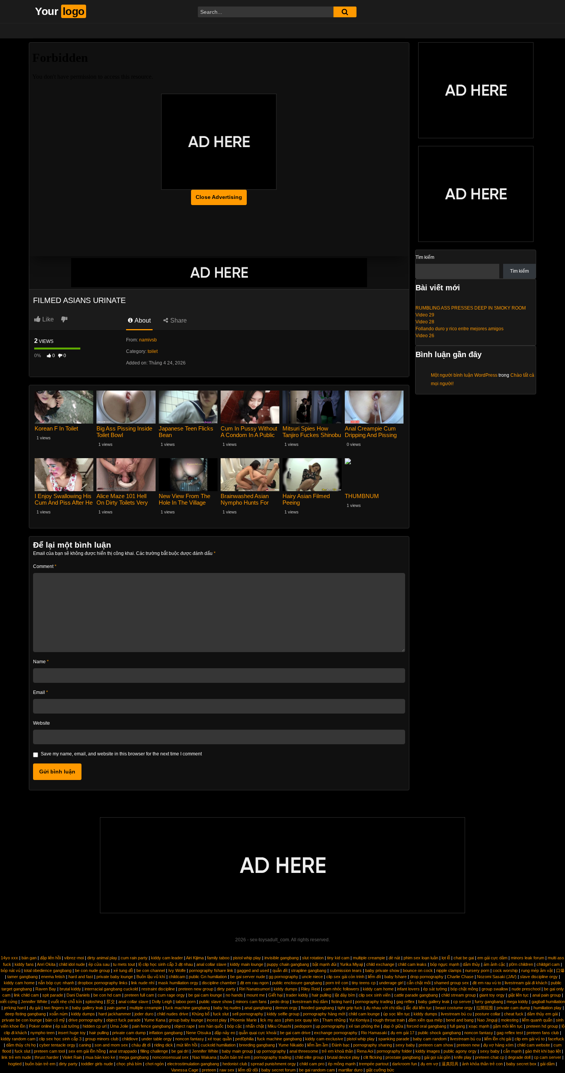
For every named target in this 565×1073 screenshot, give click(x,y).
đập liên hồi (50, 957)
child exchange (380, 964)
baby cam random (430, 1039)
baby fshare (395, 976)
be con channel (150, 970)
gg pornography (283, 976)
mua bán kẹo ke (100, 1057)
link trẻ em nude (16, 1057)
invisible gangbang (281, 957)
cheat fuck (513, 1014)
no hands (234, 995)
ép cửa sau (99, 964)
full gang (457, 1026)
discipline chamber (219, 982)
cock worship (505, 970)
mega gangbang (134, 1057)
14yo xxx (9, 957)
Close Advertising (219, 197)
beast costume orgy (454, 1007)
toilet (153, 351)
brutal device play (343, 1057)
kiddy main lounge (246, 964)
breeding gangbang (257, 1045)
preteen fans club (543, 1032)
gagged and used (253, 970)
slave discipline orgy (539, 976)
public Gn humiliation (208, 976)
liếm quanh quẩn (537, 1020)
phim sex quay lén (302, 1020)
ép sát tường (435, 989)
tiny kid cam (338, 957)
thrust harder (47, 1057)
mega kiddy (517, 1001)
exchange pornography (335, 1032)
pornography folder (394, 1051)
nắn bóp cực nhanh (56, 982)
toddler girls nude (97, 1063)
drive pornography (85, 1020)
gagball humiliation (548, 1001)
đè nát (394, 957)
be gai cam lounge (205, 995)
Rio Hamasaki (374, 1032)
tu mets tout (124, 964)
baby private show (382, 970)
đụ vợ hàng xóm (498, 1045)
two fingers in (56, 1007)
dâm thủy (471, 964)
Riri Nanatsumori (254, 989)
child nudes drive (172, 1014)
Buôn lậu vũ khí (150, 976)
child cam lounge (364, 1014)
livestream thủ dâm (310, 1001)
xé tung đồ (123, 970)
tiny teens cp (364, 982)
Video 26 (424, 335)
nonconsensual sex (170, 1057)
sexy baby (405, 1045)
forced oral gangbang (426, 1026)
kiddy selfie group (283, 1014)
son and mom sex (111, 1045)
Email (40, 692)
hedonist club (235, 1063)
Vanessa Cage (184, 1070)
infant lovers (408, 989)
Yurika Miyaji (351, 964)
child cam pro (311, 1063)
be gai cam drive (295, 1032)
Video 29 (424, 315)
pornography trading (374, 1001)
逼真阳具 (450, 1063)
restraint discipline (158, 989)
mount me (255, 995)
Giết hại (275, 995)
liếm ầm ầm (317, 1045)
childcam (177, 976)
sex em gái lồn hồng (87, 1051)
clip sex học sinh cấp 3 (60, 1039)
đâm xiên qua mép (425, 1020)
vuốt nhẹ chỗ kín (66, 1001)
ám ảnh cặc (494, 964)
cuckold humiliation (218, 1045)
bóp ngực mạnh (444, 964)
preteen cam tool (49, 1051)
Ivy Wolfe (177, 970)
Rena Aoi (365, 1051)
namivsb (148, 340)
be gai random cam (317, 1070)
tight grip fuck (349, 1007)
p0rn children (521, 964)
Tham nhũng (334, 1020)
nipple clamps (449, 970)
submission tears (346, 970)
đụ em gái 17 (402, 1032)
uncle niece (312, 976)
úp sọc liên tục (396, 1014)
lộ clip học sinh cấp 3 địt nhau (165, 964)
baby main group (237, 1051)
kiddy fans (24, 964)
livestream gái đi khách (526, 982)
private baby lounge (114, 976)
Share (178, 320)
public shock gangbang (439, 1032)
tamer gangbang (22, 976)
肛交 (110, 1001)
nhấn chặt (255, 1026)
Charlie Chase (460, 976)
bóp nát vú (10, 970)
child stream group (458, 995)
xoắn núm (58, 1014)
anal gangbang (258, 1007)
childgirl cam (548, 964)
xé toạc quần (220, 1039)
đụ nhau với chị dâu (384, 1007)
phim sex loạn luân (421, 957)
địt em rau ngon (254, 982)
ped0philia (244, 1039)
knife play (463, 1057)
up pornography (330, 1026)
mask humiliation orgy (178, 982)
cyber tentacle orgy (57, 1045)
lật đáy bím (345, 995)
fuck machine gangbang (187, 1007)
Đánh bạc (341, 1045)
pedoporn (303, 1026)
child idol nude (72, 964)
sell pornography (247, 1014)
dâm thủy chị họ (21, 1045)
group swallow (495, 989)
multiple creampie (369, 957)
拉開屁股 (484, 1007)
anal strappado (123, 1051)
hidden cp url (94, 1026)
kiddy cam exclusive (324, 1039)
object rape (184, 1026)
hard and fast (80, 976)
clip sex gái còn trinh (345, 976)
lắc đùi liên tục (419, 1007)
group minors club (101, 1039)
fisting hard (341, 1001)
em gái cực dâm (492, 957)
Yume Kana (154, 1020)
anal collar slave (211, 964)
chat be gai (464, 957)
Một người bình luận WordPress (464, 375)
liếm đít (374, 976)
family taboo (218, 957)
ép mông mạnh (342, 1063)
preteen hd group (542, 1026)
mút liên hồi (186, 1045)
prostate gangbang (403, 1057)
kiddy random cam (18, 1039)
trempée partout (374, 1063)
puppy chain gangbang (288, 964)
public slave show (215, 1001)
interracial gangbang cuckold (111, 989)
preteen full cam (139, 995)
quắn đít (280, 970)
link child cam (26, 995)
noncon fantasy (478, 1032)
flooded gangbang (317, 1007)
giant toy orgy (492, 995)
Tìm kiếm (424, 257)
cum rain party (134, 957)
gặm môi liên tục (508, 1026)
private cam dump (513, 1007)
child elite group (309, 1057)
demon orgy (286, 1007)
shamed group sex (451, 982)
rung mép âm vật (537, 970)
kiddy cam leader (167, 957)
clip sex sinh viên (375, 995)
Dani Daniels (78, 995)
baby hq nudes (227, 1007)
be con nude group (92, 970)
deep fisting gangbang (25, 1014)
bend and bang (460, 1020)
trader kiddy (297, 995)
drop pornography (427, 976)
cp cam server (547, 1057)
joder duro (144, 1014)
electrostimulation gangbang (193, 1063)
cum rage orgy (171, 995)
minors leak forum (527, 957)
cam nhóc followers (341, 989)
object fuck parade (123, 1020)
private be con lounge (22, 1020)
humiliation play (547, 1007)
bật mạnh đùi (324, 964)
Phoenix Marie (243, 1020)
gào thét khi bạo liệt (543, 1051)
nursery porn (477, 970)
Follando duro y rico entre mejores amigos (459, 328)
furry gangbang (489, 1001)
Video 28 (424, 322)
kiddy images (427, 1051)
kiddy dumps (285, 989)
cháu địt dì (141, 1045)
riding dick (163, 1045)
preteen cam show (436, 1045)
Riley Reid (310, 989)
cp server (462, 1001)
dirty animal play (102, 957)
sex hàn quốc (211, 1026)
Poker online (40, 1026)
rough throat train (389, 1020)
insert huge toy (72, 1032)
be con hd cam (107, 995)
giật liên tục (518, 995)
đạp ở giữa (393, 1026)
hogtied (15, 1063)
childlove (130, 1039)
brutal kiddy (70, 989)
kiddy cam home (19, 982)
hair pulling (321, 995)
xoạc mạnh (479, 1026)
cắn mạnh (512, 1051)
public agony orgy (460, 1051)
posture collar (487, 1014)
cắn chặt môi (418, 982)
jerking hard (15, 1007)
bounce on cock (418, 970)
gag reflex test (510, 1032)
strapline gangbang (308, 970)
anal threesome (303, 1051)
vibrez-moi (74, 957)
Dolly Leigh (162, 1001)
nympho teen (42, 1032)
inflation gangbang (166, 1032)
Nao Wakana (204, 1057)
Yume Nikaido (291, 1045)
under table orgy (156, 1039)
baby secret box (521, 1063)
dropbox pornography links (103, 982)
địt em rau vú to (486, 982)
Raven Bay (45, 989)
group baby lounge (186, 1020)
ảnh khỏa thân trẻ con (482, 1063)
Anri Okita (46, 964)
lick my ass (270, 1020)
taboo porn (186, 1001)
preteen (209, 1070)
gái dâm (547, 1063)
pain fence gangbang (151, 1026)
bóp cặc (234, 1026)
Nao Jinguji (487, 1020)
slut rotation (313, 957)
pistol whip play (247, 957)
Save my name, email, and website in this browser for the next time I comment (121, 754)
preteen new (468, 1045)
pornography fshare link (211, 970)
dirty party (226, 989)
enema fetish (53, 976)
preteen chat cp (489, 1057)
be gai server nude (247, 976)
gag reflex (405, 1001)
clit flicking (372, 1057)
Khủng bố (200, 1014)
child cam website (533, 1045)
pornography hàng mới (324, 1014)
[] (344, 12)
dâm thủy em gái (542, 1014)
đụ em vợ (429, 1063)
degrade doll (519, 1057)
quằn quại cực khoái (257, 1032)
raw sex (226, 1070)
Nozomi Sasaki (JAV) (497, 976)
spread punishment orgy (273, 1063)
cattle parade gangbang (416, 995)
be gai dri (179, 1051)
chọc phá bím (129, 1063)
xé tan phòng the (364, 1026)
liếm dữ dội (248, 1070)
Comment (44, 566)
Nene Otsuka (198, 1032)
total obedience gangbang (47, 970)
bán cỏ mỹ (55, 1020)
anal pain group (546, 995)
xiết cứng (8, 1001)
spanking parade (393, 1039)
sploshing (94, 1001)
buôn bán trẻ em (235, 1057)
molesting (509, 1020)
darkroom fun (404, 1063)
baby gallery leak (434, 1001)
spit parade (52, 995)
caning (85, 1045)
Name (41, 661)
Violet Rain (72, 1057)
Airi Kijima (195, 957)
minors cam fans (251, 1001)
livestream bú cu (456, 1014)
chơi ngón (154, 1063)
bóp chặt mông (464, 989)
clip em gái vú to (530, 1039)
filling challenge (154, 1051)
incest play (217, 1020)
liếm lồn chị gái (497, 1039)
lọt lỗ (446, 957)
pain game (116, 1007)
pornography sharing (372, 1045)
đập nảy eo (224, 1032)
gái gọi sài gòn (437, 1057)
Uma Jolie (119, 1026)
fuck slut (221, 1014)
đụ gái (34, 1007)
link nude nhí (143, 982)
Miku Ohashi (279, 1026)
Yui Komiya (359, 1020)
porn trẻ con (337, 982)
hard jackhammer (114, 1014)
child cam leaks (412, 964)
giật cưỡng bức (380, 1070)
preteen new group (195, 989)
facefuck (556, 1039)
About (142, 320)
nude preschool (526, 989)
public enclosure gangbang (297, 982)
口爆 (560, 970)
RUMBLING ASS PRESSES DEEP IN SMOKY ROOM (470, 308)
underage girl (391, 982)
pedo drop (279, 1001)
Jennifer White (34, 1001)
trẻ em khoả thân (337, 1051)
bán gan (29, 957)
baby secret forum (278, 1070)
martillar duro (350, 1070)
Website (41, 723)
